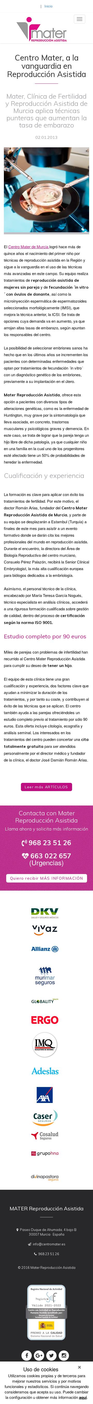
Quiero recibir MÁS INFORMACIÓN (46, 878)
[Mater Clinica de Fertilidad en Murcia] (39, 26)
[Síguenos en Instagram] (64, 1355)
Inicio (48, 6)
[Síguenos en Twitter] (51, 1355)
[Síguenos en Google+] (39, 1355)
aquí (83, 1397)
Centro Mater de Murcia (28, 246)
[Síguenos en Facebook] (26, 1355)
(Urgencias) (50, 859)
